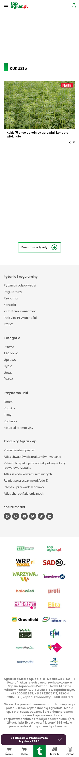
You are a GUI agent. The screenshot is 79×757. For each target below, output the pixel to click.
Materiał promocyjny (18, 427)
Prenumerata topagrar (19, 450)
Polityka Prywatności (20, 317)
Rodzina (9, 408)
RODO (8, 324)
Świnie (8, 379)
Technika (11, 353)
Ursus (8, 372)
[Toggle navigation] (6, 5)
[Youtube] (24, 516)
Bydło (8, 366)
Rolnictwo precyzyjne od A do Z (26, 480)
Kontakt (10, 304)
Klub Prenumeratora (20, 311)
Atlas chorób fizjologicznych (24, 493)
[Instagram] (15, 516)
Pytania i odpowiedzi (20, 285)
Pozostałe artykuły (34, 247)
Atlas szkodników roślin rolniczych (28, 474)
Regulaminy (13, 292)
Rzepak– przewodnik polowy (24, 487)
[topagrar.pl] (19, 5)
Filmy (7, 414)
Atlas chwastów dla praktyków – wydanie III (34, 456)
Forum (8, 402)
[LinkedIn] (49, 516)
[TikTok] (41, 516)
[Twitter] (32, 516)
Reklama (11, 298)
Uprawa (10, 359)
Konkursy (10, 421)
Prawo (9, 346)
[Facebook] (7, 516)
